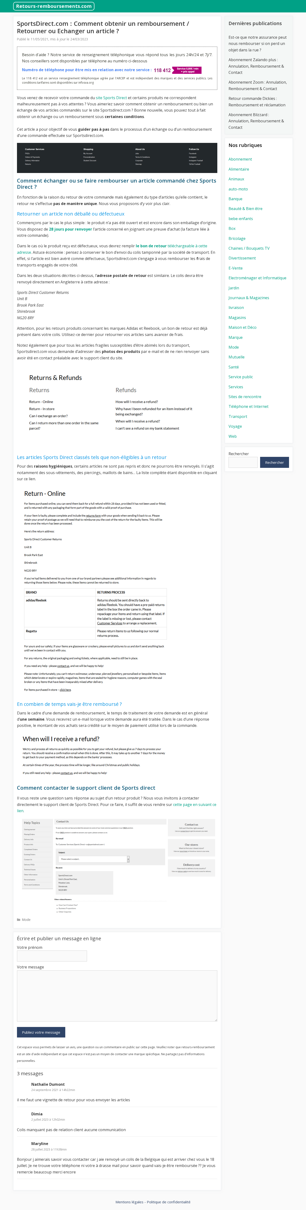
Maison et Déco (243, 327)
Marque (236, 337)
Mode (26, 919)
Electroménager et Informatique (257, 278)
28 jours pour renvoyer (70, 229)
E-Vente (236, 268)
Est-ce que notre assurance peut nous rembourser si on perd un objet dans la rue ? (258, 44)
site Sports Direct (111, 97)
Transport (238, 416)
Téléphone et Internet (248, 406)
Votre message (30, 967)
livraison (236, 307)
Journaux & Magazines (249, 297)
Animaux (236, 179)
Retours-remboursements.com (54, 6)
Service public (241, 376)
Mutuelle (237, 357)
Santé (234, 367)
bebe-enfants (241, 218)
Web (233, 436)
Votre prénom (29, 947)
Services (236, 386)
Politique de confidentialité (169, 1201)
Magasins (237, 317)
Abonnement (240, 159)
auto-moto (238, 189)
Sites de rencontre (245, 396)
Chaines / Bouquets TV (249, 248)
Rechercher (239, 453)
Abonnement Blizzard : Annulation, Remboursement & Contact (256, 121)
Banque (235, 198)
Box (232, 228)
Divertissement (242, 258)
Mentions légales (129, 1201)
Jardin (234, 288)
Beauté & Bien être (245, 208)
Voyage (235, 426)
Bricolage (237, 238)
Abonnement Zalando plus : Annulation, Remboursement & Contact (256, 66)
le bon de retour (151, 245)
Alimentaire (239, 169)
